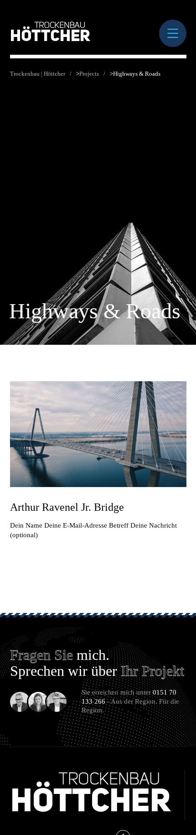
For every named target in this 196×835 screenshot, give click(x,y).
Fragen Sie (41, 655)
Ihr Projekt (152, 671)
